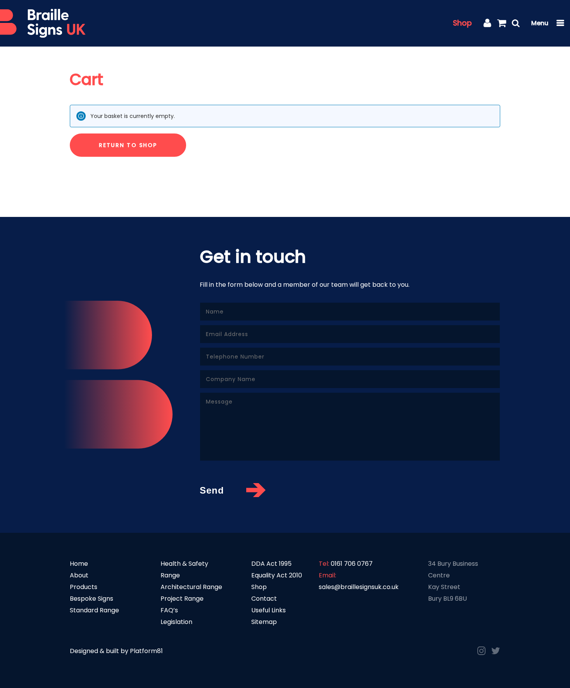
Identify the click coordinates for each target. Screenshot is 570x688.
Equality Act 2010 (276, 575)
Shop (462, 23)
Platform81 (146, 650)
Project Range (182, 598)
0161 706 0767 (352, 563)
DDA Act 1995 (271, 563)
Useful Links (268, 610)
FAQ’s (169, 610)
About (79, 575)
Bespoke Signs (91, 598)
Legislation (176, 621)
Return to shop (128, 145)
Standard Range (94, 610)
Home (79, 563)
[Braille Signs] (42, 23)
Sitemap (264, 621)
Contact (264, 598)
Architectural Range (191, 586)
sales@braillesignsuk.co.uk (359, 586)
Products (83, 586)
